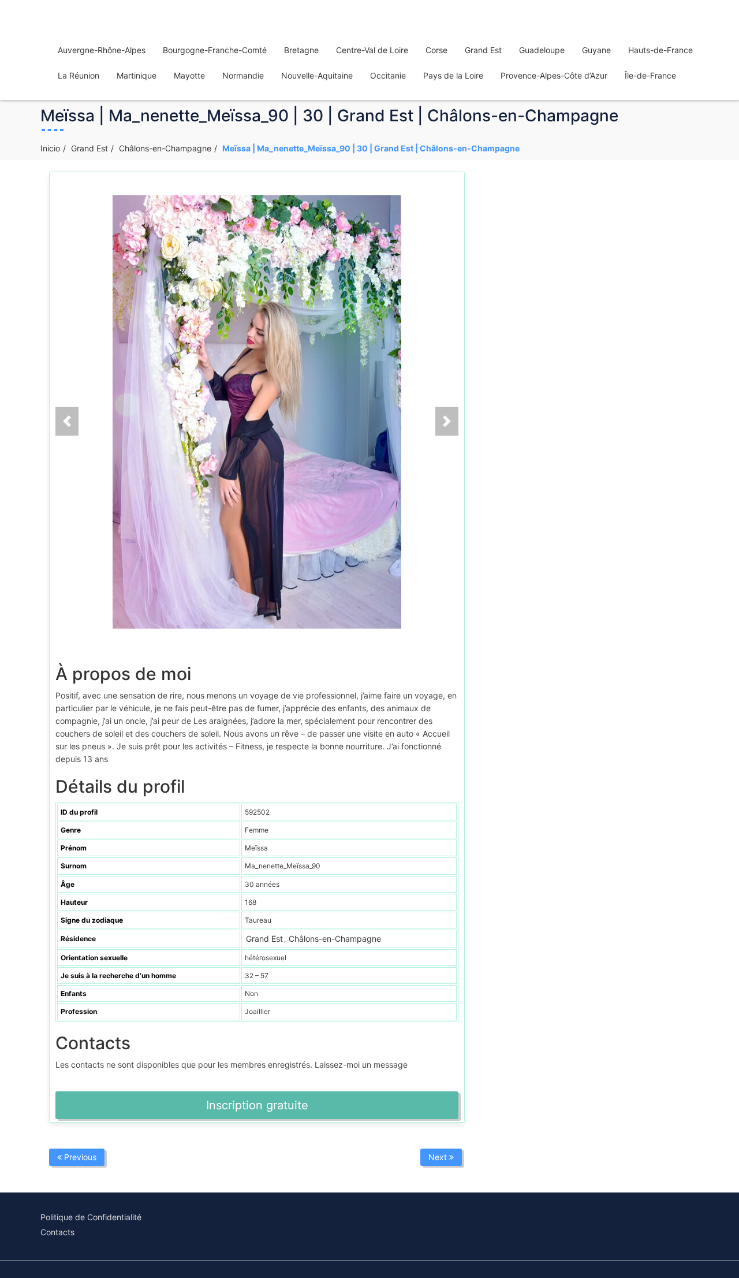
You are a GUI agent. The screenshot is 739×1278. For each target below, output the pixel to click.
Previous (79, 1157)
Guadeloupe (542, 50)
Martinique (136, 75)
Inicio (50, 148)
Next (438, 1157)
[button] (67, 421)
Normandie (243, 75)
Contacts (57, 1232)
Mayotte (189, 75)
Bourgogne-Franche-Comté (215, 50)
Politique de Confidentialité (90, 1217)
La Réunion (78, 75)
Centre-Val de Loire (372, 50)
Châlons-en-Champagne (165, 148)
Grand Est (483, 50)
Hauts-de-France (660, 50)
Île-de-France (650, 75)
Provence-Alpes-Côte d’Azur (554, 75)
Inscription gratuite (257, 1105)
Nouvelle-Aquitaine (317, 75)
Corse (436, 50)
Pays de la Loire (453, 75)
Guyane (596, 50)
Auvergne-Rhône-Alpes (101, 50)
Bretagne (301, 50)
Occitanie (388, 75)
